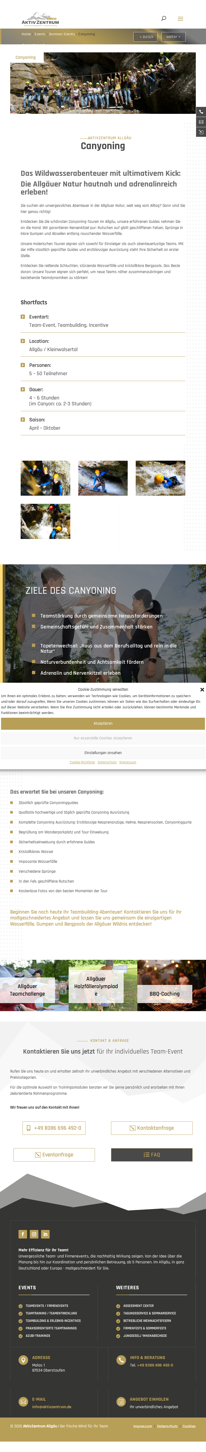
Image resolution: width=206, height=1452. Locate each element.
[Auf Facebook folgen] (23, 1234)
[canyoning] (45, 495)
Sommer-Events (62, 34)
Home (27, 34)
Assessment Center (138, 1306)
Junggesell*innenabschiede (145, 1336)
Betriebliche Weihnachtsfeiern (147, 1321)
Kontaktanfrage (155, 1128)
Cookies (189, 1426)
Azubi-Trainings (38, 1336)
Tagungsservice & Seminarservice (149, 1313)
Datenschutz (107, 762)
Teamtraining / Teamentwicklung (51, 1313)
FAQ (155, 1154)
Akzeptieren (103, 723)
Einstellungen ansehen (103, 752)
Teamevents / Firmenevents (47, 1306)
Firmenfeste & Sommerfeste (144, 1328)
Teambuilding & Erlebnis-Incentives (53, 1321)
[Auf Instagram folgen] (34, 1234)
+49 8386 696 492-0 (57, 1128)
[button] (202, 689)
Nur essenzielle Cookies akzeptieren (103, 738)
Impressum (127, 762)
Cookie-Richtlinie (82, 762)
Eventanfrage (57, 1154)
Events (40, 34)
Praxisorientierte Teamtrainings (51, 1328)
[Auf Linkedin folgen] (45, 1234)
